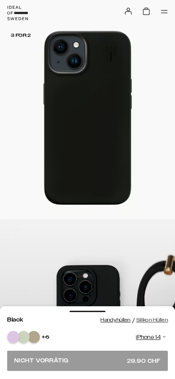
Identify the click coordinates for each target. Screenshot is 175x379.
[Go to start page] (17, 13)
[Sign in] (128, 11)
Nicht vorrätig (87, 360)
